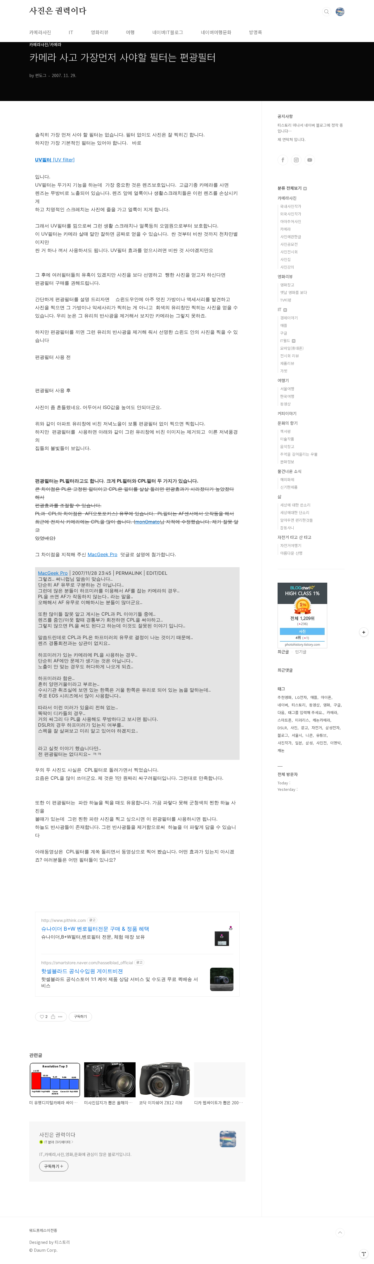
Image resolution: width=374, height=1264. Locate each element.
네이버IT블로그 (167, 32)
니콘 (309, 735)
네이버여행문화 (216, 32)
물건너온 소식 (290, 471)
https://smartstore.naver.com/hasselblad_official (87, 962)
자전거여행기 (290, 545)
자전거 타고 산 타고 (294, 537)
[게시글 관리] (60, 1016)
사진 (293, 727)
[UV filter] (55, 160)
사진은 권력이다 (57, 11)
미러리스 (302, 720)
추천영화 (285, 697)
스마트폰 (285, 720)
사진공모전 (289, 244)
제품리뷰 (287, 363)
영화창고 (287, 285)
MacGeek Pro (102, 554)
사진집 (285, 259)
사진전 (321, 743)
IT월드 (285, 340)
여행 (130, 32)
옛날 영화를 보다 (293, 292)
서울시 (297, 735)
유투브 (309, 160)
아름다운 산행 (291, 553)
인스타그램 (296, 160)
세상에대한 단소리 (294, 512)
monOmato (147, 522)
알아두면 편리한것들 (296, 520)
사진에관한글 (290, 236)
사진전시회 (289, 252)
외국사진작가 (290, 214)
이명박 (335, 743)
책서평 (285, 431)
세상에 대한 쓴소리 (295, 505)
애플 (283, 325)
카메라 (285, 229)
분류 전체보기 (290, 188)
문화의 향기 (288, 423)
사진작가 (285, 743)
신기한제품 (289, 487)
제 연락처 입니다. (292, 139)
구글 (283, 333)
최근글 (283, 651)
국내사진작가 (290, 206)
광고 (304, 727)
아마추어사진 (290, 221)
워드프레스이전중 (43, 1230)
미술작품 (287, 439)
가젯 (283, 371)
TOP (340, 1232)
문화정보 (287, 461)
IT (71, 32)
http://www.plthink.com (63, 920)
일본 (298, 743)
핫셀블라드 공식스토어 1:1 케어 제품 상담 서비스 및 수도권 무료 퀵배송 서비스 (119, 982)
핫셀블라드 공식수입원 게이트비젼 (82, 971)
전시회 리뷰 (289, 355)
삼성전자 (332, 727)
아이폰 (326, 697)
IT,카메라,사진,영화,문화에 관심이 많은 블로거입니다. (85, 1154)
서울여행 (287, 388)
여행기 (283, 380)
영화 (326, 705)
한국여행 (287, 396)
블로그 (283, 735)
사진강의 (287, 267)
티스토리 (299, 705)
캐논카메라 (321, 720)
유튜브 (321, 735)
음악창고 (287, 446)
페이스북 (283, 160)
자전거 (316, 727)
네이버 (283, 705)
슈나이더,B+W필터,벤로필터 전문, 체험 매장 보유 (93, 937)
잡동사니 (287, 527)
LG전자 (301, 697)
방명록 (255, 32)
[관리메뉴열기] (363, 1253)
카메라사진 (40, 32)
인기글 (301, 651)
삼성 (309, 743)
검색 (326, 11)
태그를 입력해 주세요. (305, 712)
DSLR (282, 727)
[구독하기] (363, 632)
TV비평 (285, 300)
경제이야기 (289, 318)
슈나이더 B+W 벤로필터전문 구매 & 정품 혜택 (95, 929)
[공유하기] (53, 1016)
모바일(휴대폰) (292, 348)
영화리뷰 (99, 32)
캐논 (281, 750)
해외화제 (287, 479)
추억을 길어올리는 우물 (299, 454)
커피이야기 (287, 413)
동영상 (285, 404)
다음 (281, 712)
